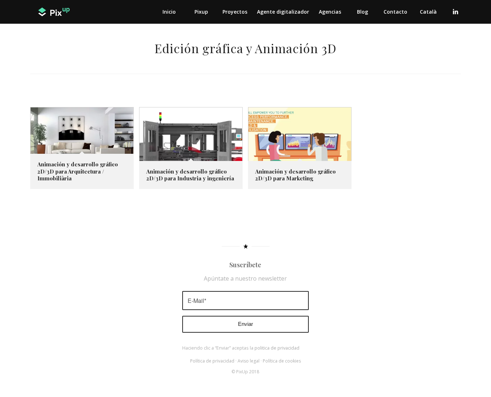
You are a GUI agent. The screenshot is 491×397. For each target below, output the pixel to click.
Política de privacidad (212, 361)
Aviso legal (249, 361)
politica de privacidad (276, 348)
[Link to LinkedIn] (455, 11)
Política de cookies (282, 361)
